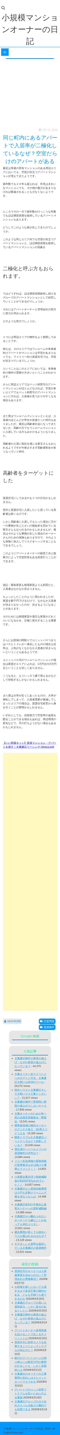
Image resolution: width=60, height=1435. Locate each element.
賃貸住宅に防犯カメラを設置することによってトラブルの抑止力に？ (30, 1346)
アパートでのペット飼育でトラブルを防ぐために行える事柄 (30, 1393)
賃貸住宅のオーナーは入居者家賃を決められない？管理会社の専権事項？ (30, 1275)
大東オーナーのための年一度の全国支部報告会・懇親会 (30, 1117)
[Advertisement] (30, 92)
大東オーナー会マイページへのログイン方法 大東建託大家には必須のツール (30, 1078)
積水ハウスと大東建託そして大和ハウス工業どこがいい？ (30, 1094)
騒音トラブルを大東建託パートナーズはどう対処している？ (30, 1141)
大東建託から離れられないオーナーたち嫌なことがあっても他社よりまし (30, 1220)
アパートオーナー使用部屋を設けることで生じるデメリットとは (30, 1334)
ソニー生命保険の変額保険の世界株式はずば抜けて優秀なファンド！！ (30, 1165)
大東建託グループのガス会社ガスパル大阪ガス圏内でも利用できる (30, 1405)
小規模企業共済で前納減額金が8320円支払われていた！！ (30, 1180)
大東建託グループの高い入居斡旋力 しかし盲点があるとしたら (30, 1306)
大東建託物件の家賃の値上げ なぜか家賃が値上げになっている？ (30, 1062)
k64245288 (14, 1021)
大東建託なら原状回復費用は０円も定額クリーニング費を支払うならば (30, 1192)
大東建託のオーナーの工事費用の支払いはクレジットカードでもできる (30, 1377)
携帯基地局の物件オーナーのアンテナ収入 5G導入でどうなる (30, 1129)
